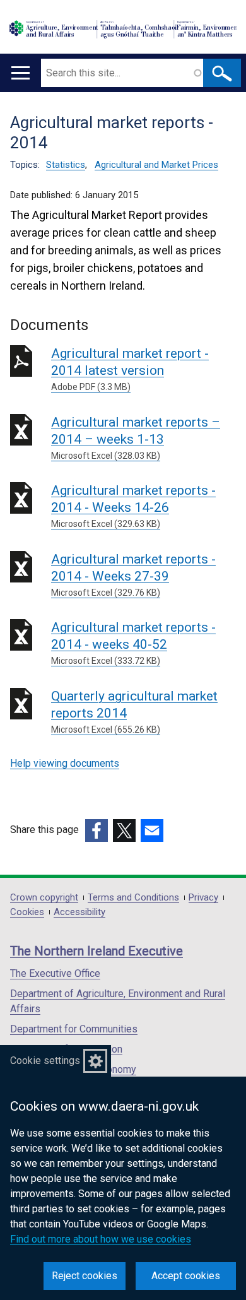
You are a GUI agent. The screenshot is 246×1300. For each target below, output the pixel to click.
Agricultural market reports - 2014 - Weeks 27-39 (133, 575)
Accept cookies (185, 1276)
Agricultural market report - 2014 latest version (130, 369)
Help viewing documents (64, 763)
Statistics (65, 164)
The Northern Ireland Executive (96, 951)
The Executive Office (55, 973)
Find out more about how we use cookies (100, 1239)
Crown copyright (44, 897)
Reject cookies (84, 1276)
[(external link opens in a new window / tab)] (96, 830)
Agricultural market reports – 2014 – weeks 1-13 (135, 438)
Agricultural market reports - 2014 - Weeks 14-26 (133, 506)
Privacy (203, 897)
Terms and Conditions (133, 897)
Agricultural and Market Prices (156, 164)
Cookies (27, 912)
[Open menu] (20, 73)
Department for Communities (74, 1029)
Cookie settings (45, 1061)
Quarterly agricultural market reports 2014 (134, 711)
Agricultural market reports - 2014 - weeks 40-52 (133, 643)
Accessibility (79, 912)
